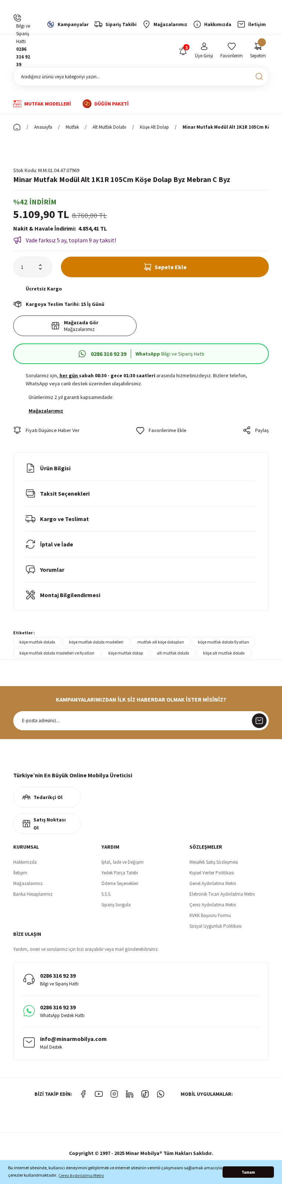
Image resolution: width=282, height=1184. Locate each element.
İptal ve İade (56, 544)
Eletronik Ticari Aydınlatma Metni (222, 894)
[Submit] (259, 720)
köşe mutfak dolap (125, 653)
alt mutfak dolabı (173, 653)
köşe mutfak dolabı (37, 642)
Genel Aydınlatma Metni (212, 883)
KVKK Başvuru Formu (210, 915)
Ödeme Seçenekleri (119, 883)
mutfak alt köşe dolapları (160, 642)
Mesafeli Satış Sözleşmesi (213, 862)
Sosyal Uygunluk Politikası (215, 926)
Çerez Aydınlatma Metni (212, 905)
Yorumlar (52, 569)
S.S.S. (106, 894)
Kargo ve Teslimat (64, 519)
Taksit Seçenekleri (65, 493)
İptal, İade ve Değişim (122, 862)
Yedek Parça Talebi (119, 873)
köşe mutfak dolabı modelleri (96, 642)
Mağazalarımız (28, 883)
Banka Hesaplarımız (33, 894)
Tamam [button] (248, 1172)
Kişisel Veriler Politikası (211, 873)
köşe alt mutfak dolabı (224, 653)
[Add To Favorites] (161, 430)
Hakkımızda (25, 862)
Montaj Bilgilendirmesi (70, 595)
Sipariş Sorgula (116, 905)
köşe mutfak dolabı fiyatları (223, 642)
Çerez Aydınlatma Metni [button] (81, 1175)
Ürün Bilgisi (55, 468)
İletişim (20, 873)
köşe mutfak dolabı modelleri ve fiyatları (56, 653)
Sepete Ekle (171, 267)
